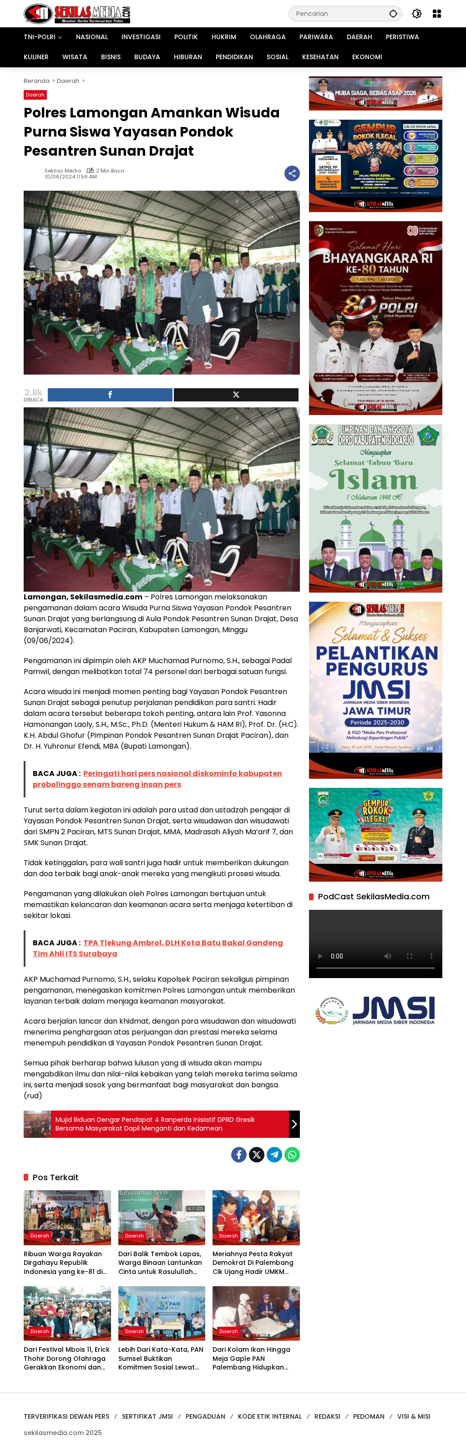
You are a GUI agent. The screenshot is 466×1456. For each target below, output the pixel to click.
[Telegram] (274, 1154)
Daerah (35, 94)
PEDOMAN (369, 1416)
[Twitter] (256, 1154)
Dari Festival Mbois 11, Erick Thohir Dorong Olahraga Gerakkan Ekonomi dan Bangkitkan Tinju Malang (67, 1358)
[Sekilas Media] (77, 13)
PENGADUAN (205, 1416)
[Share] (110, 394)
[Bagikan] (292, 173)
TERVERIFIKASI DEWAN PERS (66, 1416)
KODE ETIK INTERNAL (270, 1416)
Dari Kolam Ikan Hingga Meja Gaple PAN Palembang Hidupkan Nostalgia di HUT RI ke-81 (254, 1358)
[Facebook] (239, 1154)
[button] (393, 13)
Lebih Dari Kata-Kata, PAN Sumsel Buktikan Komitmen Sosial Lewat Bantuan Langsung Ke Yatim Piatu (160, 1358)
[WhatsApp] (292, 1154)
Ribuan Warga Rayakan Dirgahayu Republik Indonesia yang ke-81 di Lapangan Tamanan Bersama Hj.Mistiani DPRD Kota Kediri (65, 1263)
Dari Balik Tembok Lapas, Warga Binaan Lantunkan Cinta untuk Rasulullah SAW (160, 1263)
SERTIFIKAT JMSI (147, 1416)
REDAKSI (327, 1416)
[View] (236, 394)
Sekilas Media (63, 170)
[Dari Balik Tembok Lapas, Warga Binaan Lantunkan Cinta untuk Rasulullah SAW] (162, 1217)
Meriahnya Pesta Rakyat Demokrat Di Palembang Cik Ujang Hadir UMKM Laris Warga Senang (253, 1263)
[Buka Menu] (436, 13)
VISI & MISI (414, 1416)
